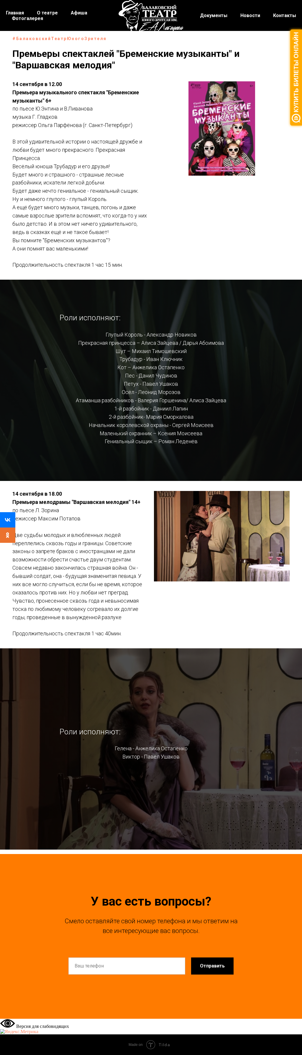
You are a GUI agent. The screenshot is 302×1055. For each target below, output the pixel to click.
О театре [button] (47, 13)
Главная (15, 13)
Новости (250, 15)
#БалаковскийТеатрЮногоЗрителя (59, 38)
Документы (213, 15)
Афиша (79, 13)
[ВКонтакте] (7, 520)
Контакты (284, 15)
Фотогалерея (27, 18)
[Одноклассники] (7, 535)
